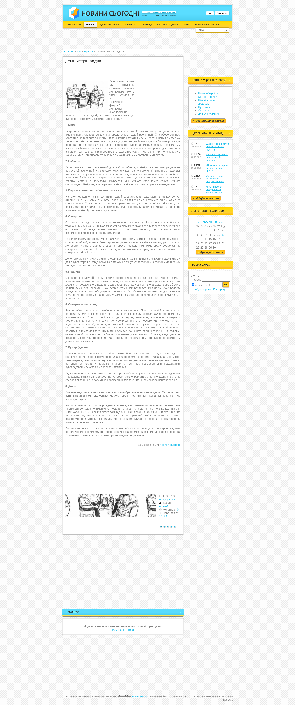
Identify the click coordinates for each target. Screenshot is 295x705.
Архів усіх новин (211, 252)
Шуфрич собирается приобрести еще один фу (217, 146)
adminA (164, 506)
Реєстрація (222, 13)
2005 (79, 51)
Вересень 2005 (210, 222)
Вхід (210, 13)
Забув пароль (202, 289)
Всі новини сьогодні (210, 120)
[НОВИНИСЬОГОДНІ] (110, 13)
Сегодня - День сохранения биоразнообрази (215, 179)
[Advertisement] (124, 40)
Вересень (88, 51)
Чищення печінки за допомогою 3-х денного (217, 157)
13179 (163, 516)
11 (96, 51)
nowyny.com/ (167, 499)
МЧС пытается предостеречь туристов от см (214, 189)
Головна (71, 51)
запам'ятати (202, 284)
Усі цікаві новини (207, 198)
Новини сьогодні (169, 444)
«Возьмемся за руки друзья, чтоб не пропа (217, 168)
